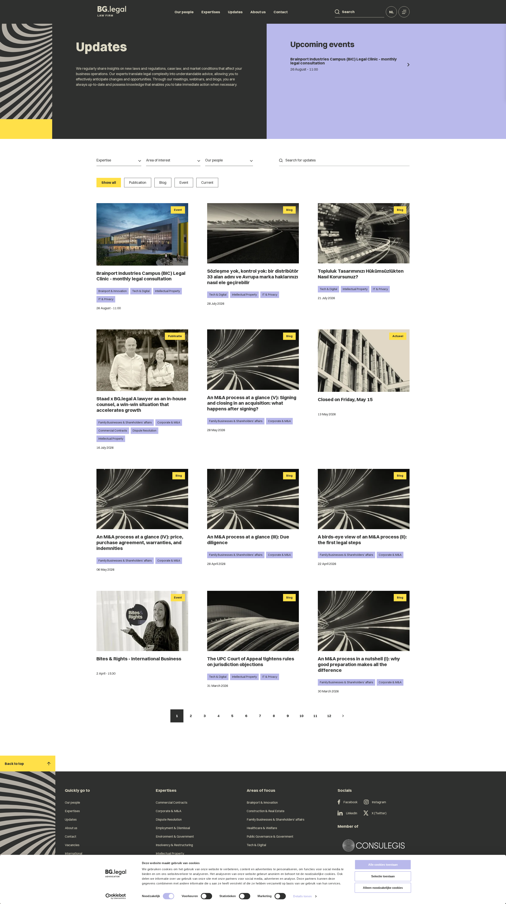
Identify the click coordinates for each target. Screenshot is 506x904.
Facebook (350, 802)
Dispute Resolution (144, 430)
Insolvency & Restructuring (174, 845)
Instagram (379, 802)
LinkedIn (351, 813)
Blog (162, 182)
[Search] (337, 12)
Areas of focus (261, 790)
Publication (137, 182)
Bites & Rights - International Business (138, 659)
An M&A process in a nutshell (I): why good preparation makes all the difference (359, 664)
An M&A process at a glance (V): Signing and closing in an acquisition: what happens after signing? (251, 403)
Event (183, 182)
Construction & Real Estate (265, 811)
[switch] (206, 896)
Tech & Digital (141, 291)
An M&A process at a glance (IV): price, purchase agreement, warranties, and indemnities (139, 542)
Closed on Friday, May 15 (345, 399)
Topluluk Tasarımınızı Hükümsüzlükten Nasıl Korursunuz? (361, 274)
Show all (108, 182)
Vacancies (72, 845)
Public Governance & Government (270, 836)
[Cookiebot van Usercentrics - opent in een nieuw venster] (115, 896)
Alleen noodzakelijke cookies (383, 887)
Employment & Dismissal (173, 828)
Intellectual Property (167, 291)
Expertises (210, 12)
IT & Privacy (105, 299)
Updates (235, 12)
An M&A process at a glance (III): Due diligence (248, 539)
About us (258, 12)
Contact (281, 12)
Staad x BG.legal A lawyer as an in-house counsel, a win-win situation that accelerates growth (141, 404)
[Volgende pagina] (342, 715)
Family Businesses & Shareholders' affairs (125, 422)
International (73, 853)
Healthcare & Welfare (262, 828)
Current (207, 182)
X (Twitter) (379, 813)
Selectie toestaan (383, 876)
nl (391, 12)
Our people (184, 12)
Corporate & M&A (168, 422)
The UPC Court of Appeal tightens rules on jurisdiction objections (250, 661)
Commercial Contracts (112, 430)
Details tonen (302, 896)
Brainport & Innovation (112, 291)
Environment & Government (175, 836)
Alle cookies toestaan (383, 864)
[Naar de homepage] (111, 12)
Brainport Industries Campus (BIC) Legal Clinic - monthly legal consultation (140, 276)
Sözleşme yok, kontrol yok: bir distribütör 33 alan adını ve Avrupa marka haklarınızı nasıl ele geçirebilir (252, 276)
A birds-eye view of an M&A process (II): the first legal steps (362, 539)
